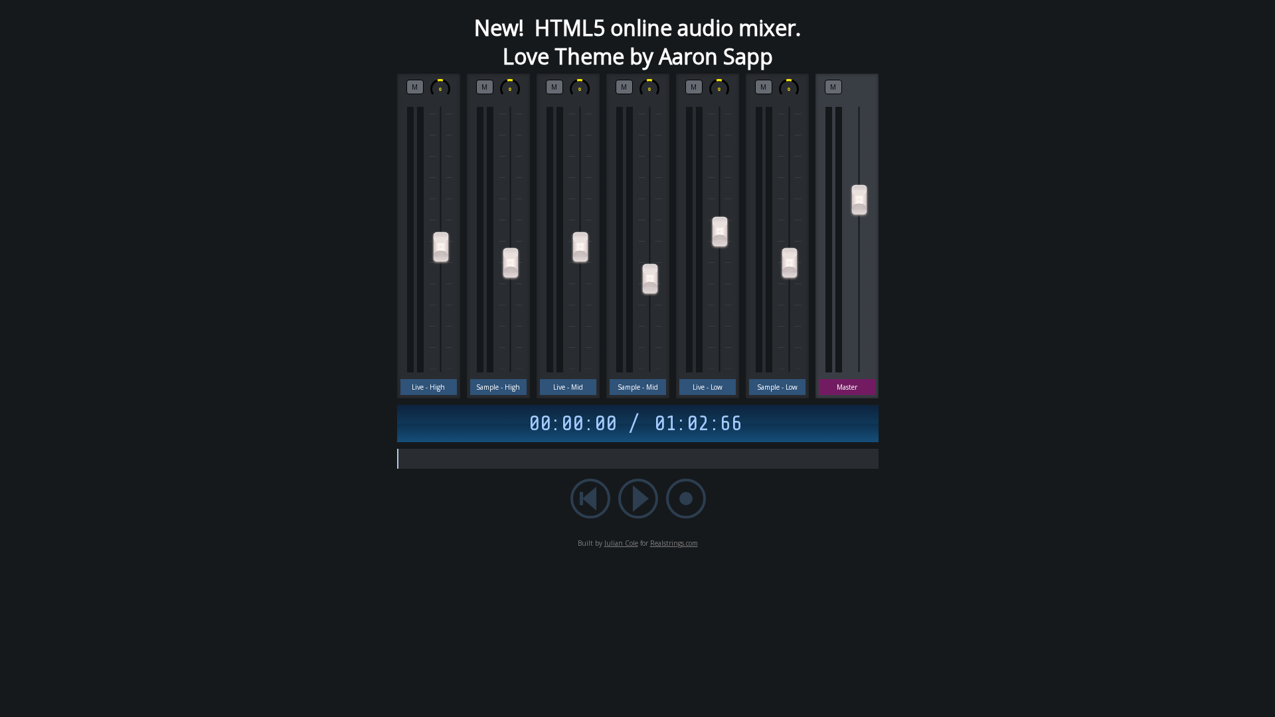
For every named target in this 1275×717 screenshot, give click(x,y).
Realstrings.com (674, 543)
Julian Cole (621, 543)
